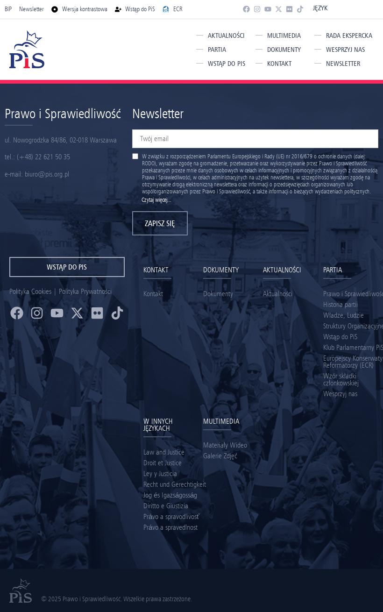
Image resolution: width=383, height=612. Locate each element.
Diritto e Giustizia (165, 505)
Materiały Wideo (225, 445)
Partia (217, 49)
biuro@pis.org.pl (47, 174)
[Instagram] (257, 9)
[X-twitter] (278, 9)
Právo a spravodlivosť (171, 516)
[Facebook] (246, 9)
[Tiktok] (300, 9)
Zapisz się (160, 223)
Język (320, 8)
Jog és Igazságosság (170, 495)
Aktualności (226, 35)
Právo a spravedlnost (170, 527)
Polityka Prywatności (85, 291)
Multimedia (284, 35)
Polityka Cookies (30, 291)
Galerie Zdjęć (220, 455)
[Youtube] (267, 9)
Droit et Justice (162, 462)
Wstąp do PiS (226, 63)
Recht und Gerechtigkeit (174, 484)
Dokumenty (284, 49)
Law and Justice (163, 452)
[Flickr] (289, 9)
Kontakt (279, 63)
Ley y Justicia (160, 473)
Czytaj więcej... (156, 199)
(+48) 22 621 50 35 (43, 156)
